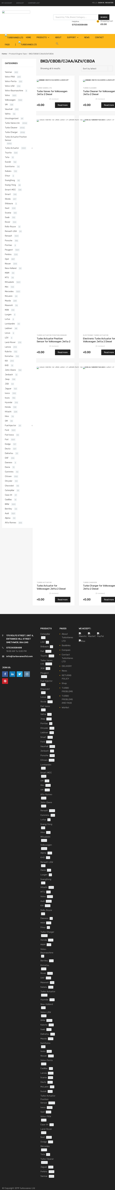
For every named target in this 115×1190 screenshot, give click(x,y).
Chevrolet (9, 486)
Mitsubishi (9, 282)
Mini (6, 287)
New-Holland (10, 268)
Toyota (8, 153)
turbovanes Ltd (27, 1188)
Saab (7, 217)
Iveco (7, 393)
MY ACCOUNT (7, 3)
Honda (8, 407)
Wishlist (65, 707)
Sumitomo (10, 166)
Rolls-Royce (10, 226)
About (58, 37)
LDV (6, 338)
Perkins (8, 254)
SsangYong (10, 180)
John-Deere (10, 370)
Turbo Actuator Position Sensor (52, 335)
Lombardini (10, 324)
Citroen (8, 476)
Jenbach (9, 374)
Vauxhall (8, 109)
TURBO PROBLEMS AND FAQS (67, 699)
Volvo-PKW (10, 77)
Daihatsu (9, 453)
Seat (7, 208)
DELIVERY (67, 666)
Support (71, 37)
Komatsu (9, 356)
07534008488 (79, 24)
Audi (7, 513)
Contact (99, 37)
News (86, 37)
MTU (7, 277)
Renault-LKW (11, 231)
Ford (7, 430)
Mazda (8, 301)
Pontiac (8, 245)
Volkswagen (10, 100)
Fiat (7, 439)
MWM (7, 273)
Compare (66, 650)
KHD (7, 365)
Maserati (9, 305)
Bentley (8, 509)
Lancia (8, 347)
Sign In (101, 3)
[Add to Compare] (70, 85)
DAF (7, 458)
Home (4, 54)
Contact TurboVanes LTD (67, 658)
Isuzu (7, 398)
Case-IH (8, 495)
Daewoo (8, 462)
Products (42, 37)
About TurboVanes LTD (67, 637)
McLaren (8, 296)
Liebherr (8, 328)
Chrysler (8, 481)
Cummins (9, 472)
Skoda (8, 199)
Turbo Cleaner (89, 88)
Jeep (7, 379)
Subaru (8, 171)
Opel (7, 259)
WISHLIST (20, 3)
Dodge (8, 444)
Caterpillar (9, 490)
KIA (6, 361)
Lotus (7, 319)
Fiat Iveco (9, 435)
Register (109, 3)
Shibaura (9, 203)
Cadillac (8, 499)
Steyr (7, 176)
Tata (7, 157)
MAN (7, 310)
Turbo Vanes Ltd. (44, 88)
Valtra (7, 114)
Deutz (8, 449)
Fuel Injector (10, 425)
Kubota (8, 351)
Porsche (8, 240)
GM (6, 421)
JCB (7, 384)
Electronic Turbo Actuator (95, 335)
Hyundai (8, 402)
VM (6, 104)
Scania (8, 213)
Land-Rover (10, 342)
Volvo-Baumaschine (14, 90)
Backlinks (66, 645)
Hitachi (8, 412)
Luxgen (8, 314)
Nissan (8, 263)
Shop (64, 683)
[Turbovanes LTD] (16, 12)
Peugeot (9, 250)
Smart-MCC (10, 190)
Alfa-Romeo (10, 522)
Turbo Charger (90, 582)
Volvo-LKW (9, 86)
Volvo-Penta (10, 81)
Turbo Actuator (44, 582)
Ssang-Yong (10, 185)
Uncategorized (11, 118)
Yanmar (8, 72)
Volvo (7, 95)
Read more (63, 105)
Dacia (7, 467)
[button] (57, 44)
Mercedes (9, 291)
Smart (8, 194)
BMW (7, 504)
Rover (7, 222)
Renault (8, 236)
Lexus (7, 333)
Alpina (7, 518)
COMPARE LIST (34, 3)
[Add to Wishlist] (70, 81)
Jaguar (8, 388)
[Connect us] (5, 674)
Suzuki (8, 162)
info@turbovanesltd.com (19, 656)
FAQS (7, 44)
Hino (7, 416)
